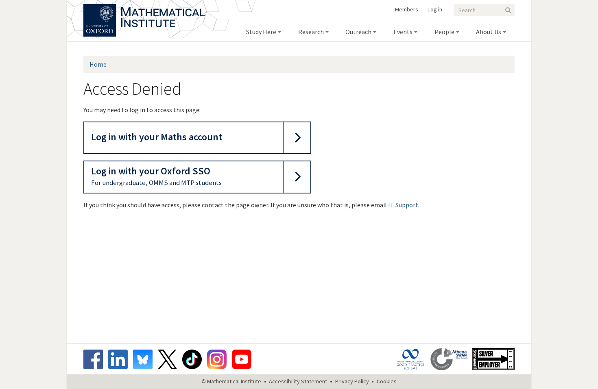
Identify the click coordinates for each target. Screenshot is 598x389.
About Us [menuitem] (488, 32)
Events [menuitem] (402, 32)
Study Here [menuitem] (261, 32)
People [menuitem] (444, 32)
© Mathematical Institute (231, 381)
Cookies (387, 381)
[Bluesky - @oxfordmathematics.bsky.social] (145, 359)
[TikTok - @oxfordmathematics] (194, 359)
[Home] (163, 8)
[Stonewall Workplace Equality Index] (493, 359)
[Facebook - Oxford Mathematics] (95, 359)
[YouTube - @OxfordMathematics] (241, 359)
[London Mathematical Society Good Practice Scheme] (413, 359)
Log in (435, 9)
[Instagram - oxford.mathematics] (219, 359)
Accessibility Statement (298, 381)
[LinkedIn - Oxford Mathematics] (120, 359)
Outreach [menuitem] (358, 32)
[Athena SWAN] (450, 359)
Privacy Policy (352, 381)
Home (98, 64)
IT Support (403, 205)
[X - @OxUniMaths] (169, 359)
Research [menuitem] (311, 32)
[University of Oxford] (100, 8)
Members (406, 9)
